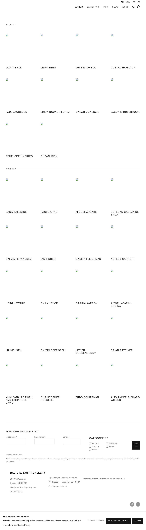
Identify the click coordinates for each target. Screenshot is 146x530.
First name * (11, 437)
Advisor (95, 443)
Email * (66, 437)
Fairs (106, 7)
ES (139, 2)
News (115, 7)
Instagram (132, 504)
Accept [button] (137, 521)
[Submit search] (133, 6)
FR (134, 2)
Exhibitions (93, 7)
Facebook (138, 504)
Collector (113, 443)
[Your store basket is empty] (138, 7)
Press (111, 446)
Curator (95, 446)
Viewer (95, 450)
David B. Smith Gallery (18, 7)
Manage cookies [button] (96, 521)
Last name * (39, 437)
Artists (79, 7)
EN (122, 2)
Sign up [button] (136, 445)
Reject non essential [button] (118, 521)
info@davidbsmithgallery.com (23, 487)
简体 (128, 2)
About (125, 7)
